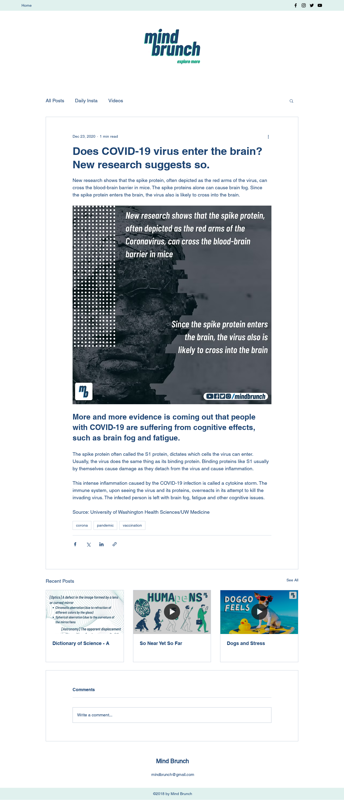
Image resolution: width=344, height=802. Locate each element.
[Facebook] (295, 5)
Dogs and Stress (246, 643)
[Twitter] (311, 5)
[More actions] (268, 136)
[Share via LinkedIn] (101, 544)
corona (82, 525)
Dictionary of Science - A (80, 643)
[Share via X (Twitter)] (88, 544)
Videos (115, 100)
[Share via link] (114, 544)
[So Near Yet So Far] (172, 612)
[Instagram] (303, 5)
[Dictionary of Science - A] (85, 612)
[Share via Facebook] (75, 544)
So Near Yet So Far (161, 643)
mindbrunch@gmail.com (172, 774)
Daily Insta (86, 100)
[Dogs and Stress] (259, 612)
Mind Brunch (172, 761)
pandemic (105, 525)
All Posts (55, 100)
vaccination (132, 525)
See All (292, 580)
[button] (291, 101)
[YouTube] (319, 5)
